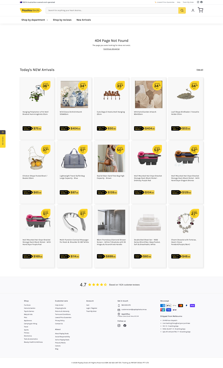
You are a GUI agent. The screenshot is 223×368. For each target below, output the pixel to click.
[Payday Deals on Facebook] (126, 326)
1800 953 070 (126, 305)
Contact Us (59, 324)
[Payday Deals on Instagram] (120, 326)
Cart (87, 305)
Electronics (28, 336)
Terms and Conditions (62, 314)
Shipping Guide (60, 308)
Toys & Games (29, 311)
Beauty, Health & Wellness (33, 342)
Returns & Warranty (62, 311)
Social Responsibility (62, 337)
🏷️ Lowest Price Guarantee (164, 2)
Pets (25, 317)
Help (178, 2)
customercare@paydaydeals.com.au (134, 309)
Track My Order (188, 2)
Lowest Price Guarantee (63, 317)
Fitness (26, 333)
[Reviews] (111, 285)
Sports (26, 330)
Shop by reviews (62, 19)
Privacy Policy (59, 320)
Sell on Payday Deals (62, 340)
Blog (56, 349)
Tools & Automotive (31, 339)
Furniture (27, 305)
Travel (26, 327)
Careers (57, 346)
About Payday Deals (62, 333)
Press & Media (60, 343)
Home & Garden (29, 308)
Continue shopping (111, 49)
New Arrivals (84, 19)
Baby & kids (28, 314)
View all (200, 70)
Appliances (28, 320)
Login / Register (91, 308)
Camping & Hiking (30, 324)
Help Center (59, 305)
